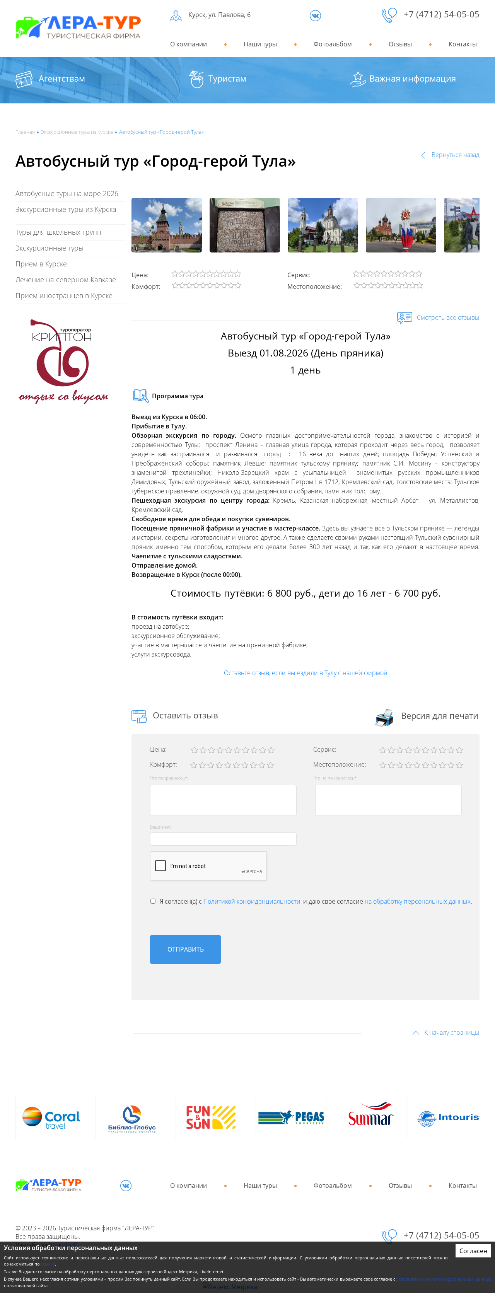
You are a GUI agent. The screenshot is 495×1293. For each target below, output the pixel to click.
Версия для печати (439, 715)
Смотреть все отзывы (447, 317)
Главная (25, 131)
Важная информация (412, 78)
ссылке (48, 1264)
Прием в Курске (41, 263)
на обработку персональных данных (418, 901)
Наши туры (260, 44)
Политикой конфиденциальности (251, 901)
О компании (188, 44)
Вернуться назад (455, 154)
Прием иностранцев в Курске (64, 295)
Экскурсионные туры (49, 247)
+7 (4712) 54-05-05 (442, 14)
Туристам (227, 78)
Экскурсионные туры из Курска (77, 131)
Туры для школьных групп (58, 232)
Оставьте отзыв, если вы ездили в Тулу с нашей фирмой (305, 673)
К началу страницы (451, 1032)
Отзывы (400, 44)
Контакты (463, 44)
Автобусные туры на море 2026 (66, 193)
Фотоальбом (333, 44)
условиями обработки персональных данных (443, 1279)
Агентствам (62, 78)
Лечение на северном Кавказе (65, 279)
